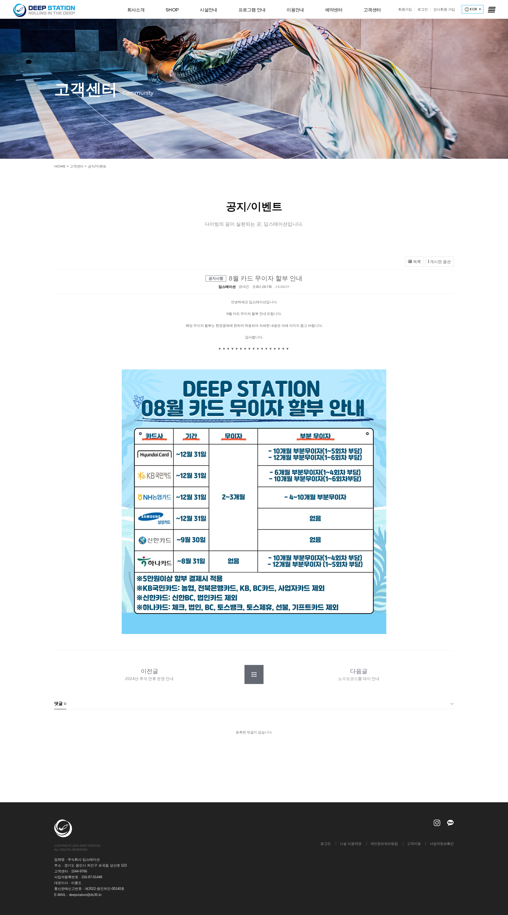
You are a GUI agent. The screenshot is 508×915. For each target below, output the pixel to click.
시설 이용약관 (350, 843)
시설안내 (208, 9)
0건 (246, 287)
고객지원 (414, 843)
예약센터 (333, 9)
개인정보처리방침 (384, 843)
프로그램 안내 (251, 9)
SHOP (172, 9)
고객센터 (372, 9)
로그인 (423, 9)
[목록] (256, 674)
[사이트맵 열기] (491, 9)
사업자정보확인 (442, 843)
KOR (473, 9)
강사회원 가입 (444, 9)
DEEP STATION (44, 10)
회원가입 (405, 9)
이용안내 (295, 9)
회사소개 (135, 9)
